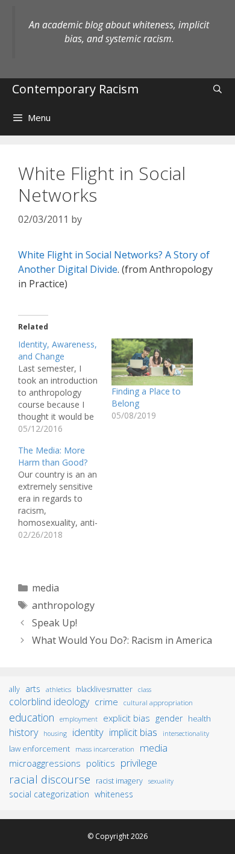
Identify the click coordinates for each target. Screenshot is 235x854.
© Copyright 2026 (117, 836)
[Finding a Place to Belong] (152, 361)
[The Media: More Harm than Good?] (64, 492)
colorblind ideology (49, 701)
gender (169, 718)
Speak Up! (54, 622)
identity (88, 732)
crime (106, 701)
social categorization (49, 794)
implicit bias (133, 732)
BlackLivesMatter (105, 689)
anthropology (63, 605)
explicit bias (126, 718)
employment (79, 718)
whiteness (114, 794)
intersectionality (186, 733)
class (144, 689)
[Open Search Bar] (217, 88)
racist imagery (119, 781)
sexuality (161, 781)
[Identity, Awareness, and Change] (64, 386)
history (23, 732)
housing (55, 733)
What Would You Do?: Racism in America (122, 640)
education (31, 717)
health (199, 718)
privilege (139, 763)
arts (32, 688)
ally (14, 689)
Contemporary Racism (75, 89)
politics (100, 763)
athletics (58, 689)
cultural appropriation (158, 702)
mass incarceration (104, 748)
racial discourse (49, 779)
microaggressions (45, 763)
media (45, 587)
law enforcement (39, 748)
